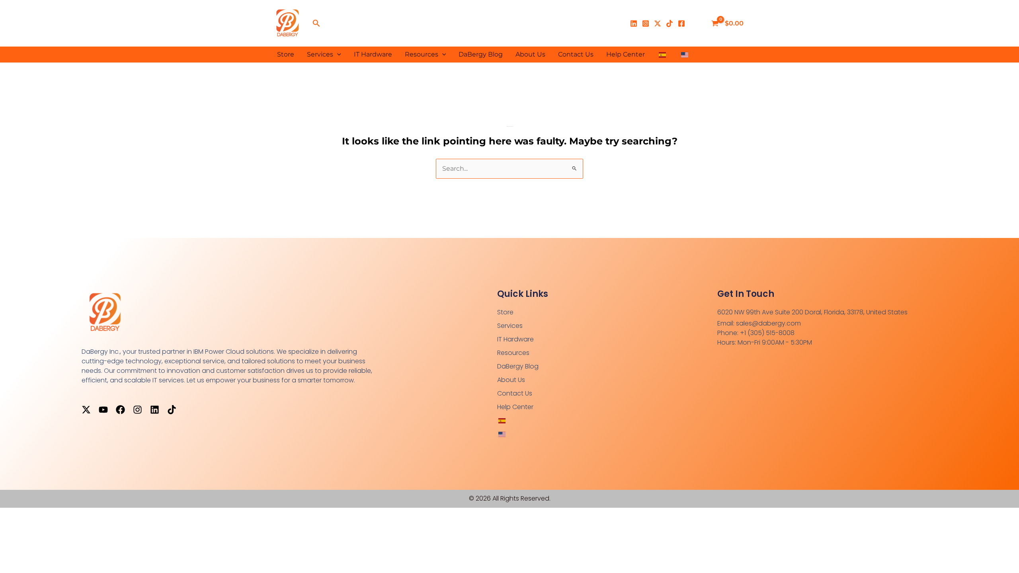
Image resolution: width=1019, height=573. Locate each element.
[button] (316, 23)
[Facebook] (681, 23)
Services (320, 54)
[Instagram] (645, 23)
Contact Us (575, 54)
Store (285, 54)
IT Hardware (373, 54)
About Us (530, 54)
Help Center (625, 54)
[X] (657, 23)
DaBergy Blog (481, 54)
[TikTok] (669, 23)
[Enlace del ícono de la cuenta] (696, 23)
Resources (421, 54)
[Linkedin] (633, 23)
